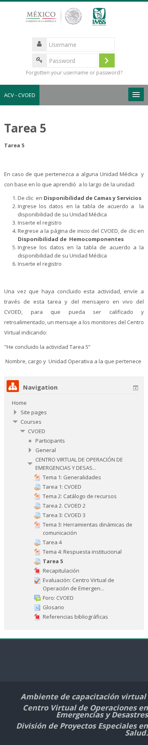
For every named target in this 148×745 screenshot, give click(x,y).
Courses (31, 421)
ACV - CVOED (19, 95)
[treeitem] (74, 403)
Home (19, 402)
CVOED (36, 431)
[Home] (74, 20)
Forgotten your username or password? (74, 72)
